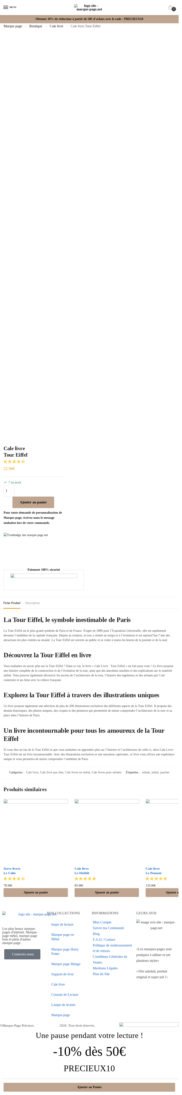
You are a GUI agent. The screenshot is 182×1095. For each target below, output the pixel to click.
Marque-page (60, 1015)
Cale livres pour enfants (106, 772)
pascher (165, 772)
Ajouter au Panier (89, 1087)
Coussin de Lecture (64, 994)
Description (32, 603)
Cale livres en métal (77, 772)
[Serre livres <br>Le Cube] (36, 831)
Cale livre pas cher (51, 772)
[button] (15, 461)
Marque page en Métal (62, 937)
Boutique (35, 26)
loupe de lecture (62, 924)
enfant (146, 772)
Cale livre (56, 26)
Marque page (13, 26)
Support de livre (62, 974)
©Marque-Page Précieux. (17, 1025)
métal (155, 772)
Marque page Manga (65, 964)
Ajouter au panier (33, 502)
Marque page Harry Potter (65, 951)
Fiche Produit (11, 603)
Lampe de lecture (63, 1005)
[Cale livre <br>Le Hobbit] (107, 831)
